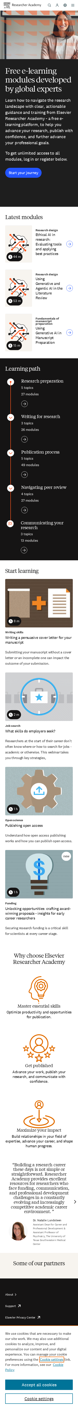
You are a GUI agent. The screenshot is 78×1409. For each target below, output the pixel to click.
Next (74, 1201)
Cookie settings (51, 1359)
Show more (24, 404)
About (9, 1294)
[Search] (49, 5)
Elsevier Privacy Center (20, 1317)
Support (10, 1306)
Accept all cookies (39, 1385)
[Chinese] (65, 5)
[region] (39, 1367)
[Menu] (72, 5)
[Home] (26, 5)
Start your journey (23, 172)
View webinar (69, 244)
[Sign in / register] (57, 5)
